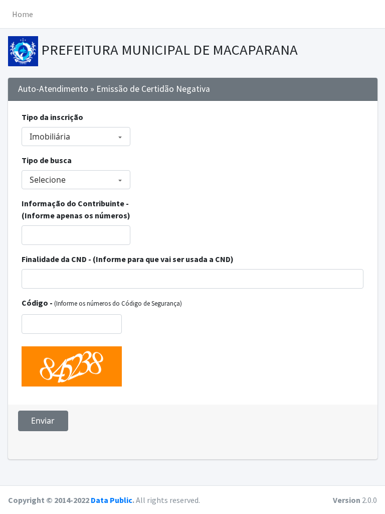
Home (22, 14)
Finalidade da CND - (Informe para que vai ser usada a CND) (128, 259)
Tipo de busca (47, 160)
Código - (102, 303)
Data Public (111, 500)
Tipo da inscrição (52, 117)
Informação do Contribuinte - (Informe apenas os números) (76, 209)
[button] (373, 14)
